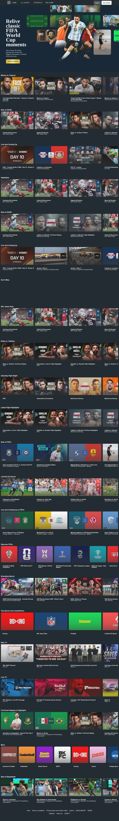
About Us (60, 813)
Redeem (52, 813)
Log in (97, 3)
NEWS (90, 810)
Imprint (71, 810)
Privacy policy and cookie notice (57, 810)
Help (28, 810)
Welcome (49, 2)
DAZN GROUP (81, 810)
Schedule (38, 2)
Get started (106, 3)
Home (14, 2)
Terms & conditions (38, 810)
